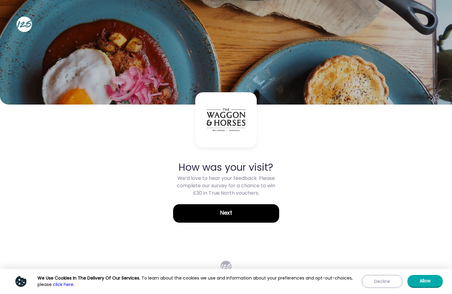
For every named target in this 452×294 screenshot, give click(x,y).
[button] (226, 213)
